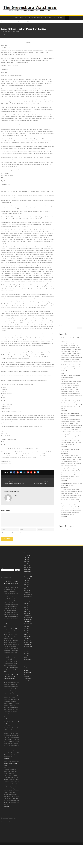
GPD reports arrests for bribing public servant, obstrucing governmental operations (11, 676)
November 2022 (28, 642)
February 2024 (27, 613)
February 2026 (27, 567)
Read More (63, 370)
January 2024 (27, 615)
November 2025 (28, 573)
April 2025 (26, 586)
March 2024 (27, 611)
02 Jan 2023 (4, 31)
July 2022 (26, 650)
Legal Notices (38, 17)
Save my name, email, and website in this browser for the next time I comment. (21, 532)
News (21, 17)
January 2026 (27, 569)
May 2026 (26, 561)
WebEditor (10, 31)
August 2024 (27, 602)
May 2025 (26, 584)
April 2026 (26, 563)
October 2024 (27, 598)
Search (60, 326)
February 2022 (27, 659)
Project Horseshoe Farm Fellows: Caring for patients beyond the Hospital (11, 763)
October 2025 (27, 575)
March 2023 (27, 634)
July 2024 (26, 604)
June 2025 (26, 582)
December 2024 (28, 594)
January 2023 (27, 638)
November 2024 (28, 596)
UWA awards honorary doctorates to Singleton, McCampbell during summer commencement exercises (70, 375)
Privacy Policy (50, 17)
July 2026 (26, 557)
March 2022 (27, 657)
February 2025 (27, 590)
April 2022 (26, 655)
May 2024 (26, 607)
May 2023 (26, 630)
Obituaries (26, 676)
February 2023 (27, 636)
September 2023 (28, 623)
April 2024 (26, 609)
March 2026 (27, 565)
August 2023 (27, 625)
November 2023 (28, 619)
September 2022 (28, 646)
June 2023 (26, 629)
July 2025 (26, 580)
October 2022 (27, 644)
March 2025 (27, 588)
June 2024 (26, 605)
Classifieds (29, 17)
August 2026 (27, 555)
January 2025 (27, 592)
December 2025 (28, 571)
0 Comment (16, 31)
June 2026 (26, 559)
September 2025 (28, 577)
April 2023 (26, 632)
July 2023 (26, 627)
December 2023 (28, 617)
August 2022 (27, 648)
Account (59, 17)
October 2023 (27, 621)
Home (16, 17)
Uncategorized (27, 678)
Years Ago (26, 680)
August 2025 (27, 579)
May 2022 (26, 654)
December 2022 (28, 640)
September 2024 (28, 600)
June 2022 (26, 652)
